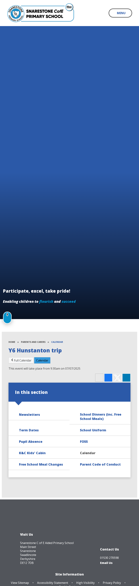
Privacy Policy (112, 583)
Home (12, 342)
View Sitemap (20, 583)
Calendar (57, 342)
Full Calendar (22, 360)
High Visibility (85, 583)
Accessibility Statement (52, 583)
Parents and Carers (33, 342)
